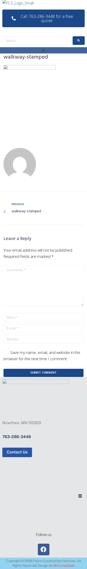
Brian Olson (56, 162)
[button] (43, 50)
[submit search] (79, 40)
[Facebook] (43, 549)
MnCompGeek (64, 565)
